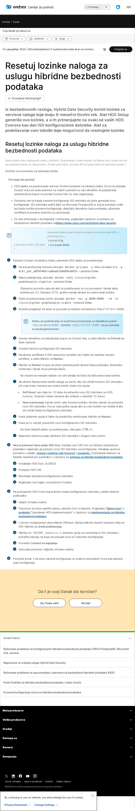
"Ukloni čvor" (114, 508)
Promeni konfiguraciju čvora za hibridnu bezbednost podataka (42, 692)
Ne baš (85, 603)
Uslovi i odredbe (13, 781)
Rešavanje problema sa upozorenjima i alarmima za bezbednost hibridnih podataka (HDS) (59, 672)
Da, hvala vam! (49, 603)
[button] (118, 7)
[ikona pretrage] (87, 7)
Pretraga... (94, 7)
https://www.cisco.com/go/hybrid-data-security (86, 223)
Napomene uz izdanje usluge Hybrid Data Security (34, 662)
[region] (48, 801)
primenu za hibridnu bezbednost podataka (96, 457)
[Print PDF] (104, 49)
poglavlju (84, 453)
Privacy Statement (16, 804)
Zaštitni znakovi (63, 781)
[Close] (92, 795)
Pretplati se (121, 49)
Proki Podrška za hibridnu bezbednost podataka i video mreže (42, 682)
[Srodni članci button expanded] (130, 638)
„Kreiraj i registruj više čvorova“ (55, 453)
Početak (6, 22)
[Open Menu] (129, 7)
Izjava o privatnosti (33, 781)
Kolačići (49, 781)
